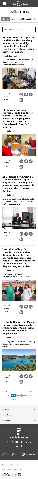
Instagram (6, 442)
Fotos (6, 100)
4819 (14, 400)
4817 (25, 396)
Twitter (26, 442)
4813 (30, 392)
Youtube (16, 442)
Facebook (21, 442)
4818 (31, 396)
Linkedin (16, 446)
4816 (19, 396)
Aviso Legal (20, 465)
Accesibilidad (17, 469)
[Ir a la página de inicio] (19, 3)
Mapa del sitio (6, 469)
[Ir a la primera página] (8, 391)
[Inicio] (19, 433)
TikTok (11, 442)
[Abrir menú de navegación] (4, 3)
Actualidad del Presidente (21, 19)
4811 (18, 392)
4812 (24, 392)
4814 (7, 396)
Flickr (31, 442)
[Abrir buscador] (34, 3)
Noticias (5, 19)
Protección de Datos (8, 465)
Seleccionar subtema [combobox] (12, 29)
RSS (21, 446)
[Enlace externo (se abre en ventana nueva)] (15, 475)
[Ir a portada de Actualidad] (19, 12)
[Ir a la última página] (24, 399)
